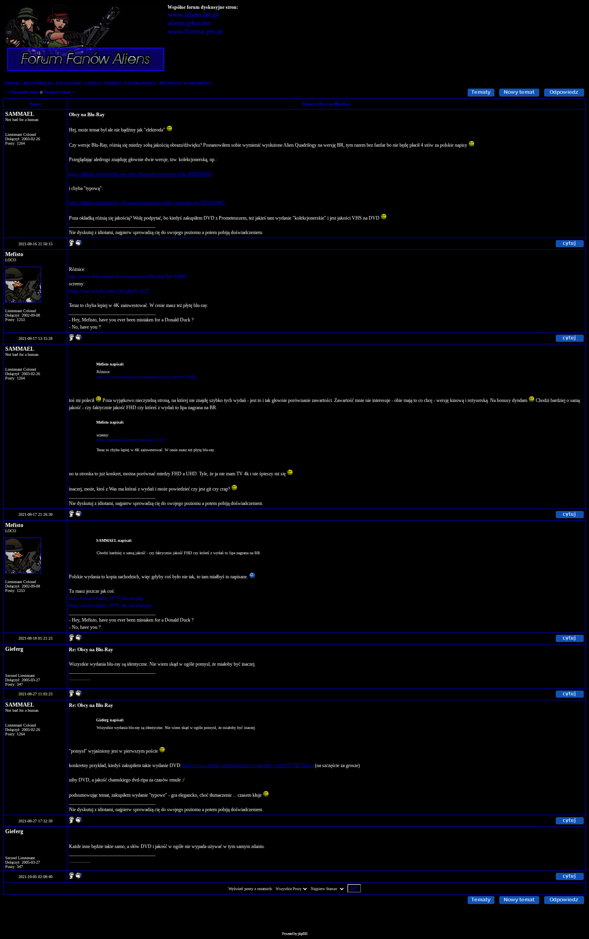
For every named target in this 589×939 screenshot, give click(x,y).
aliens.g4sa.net (188, 23)
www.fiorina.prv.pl (195, 31)
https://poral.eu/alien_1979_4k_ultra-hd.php (110, 605)
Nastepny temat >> (60, 92)
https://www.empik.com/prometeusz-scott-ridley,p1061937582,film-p (248, 765)
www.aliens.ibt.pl (193, 14)
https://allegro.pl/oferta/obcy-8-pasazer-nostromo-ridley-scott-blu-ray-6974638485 (147, 203)
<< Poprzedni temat (22, 92)
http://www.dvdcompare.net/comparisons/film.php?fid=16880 (127, 276)
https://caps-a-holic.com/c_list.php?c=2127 (109, 291)
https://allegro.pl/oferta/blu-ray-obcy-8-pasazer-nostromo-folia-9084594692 (140, 174)
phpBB (302, 933)
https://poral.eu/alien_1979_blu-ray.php (106, 598)
